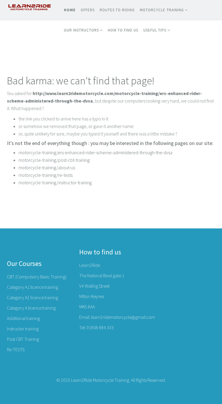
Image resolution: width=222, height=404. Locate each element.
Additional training (23, 318)
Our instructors (81, 30)
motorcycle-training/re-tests (45, 175)
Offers (88, 10)
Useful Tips (154, 30)
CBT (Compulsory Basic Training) (36, 277)
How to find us (123, 30)
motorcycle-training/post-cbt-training (54, 160)
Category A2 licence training (32, 297)
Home (69, 10)
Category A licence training (31, 308)
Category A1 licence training (32, 287)
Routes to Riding (117, 10)
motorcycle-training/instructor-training (55, 182)
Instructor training (23, 329)
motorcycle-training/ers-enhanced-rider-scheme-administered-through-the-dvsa (95, 152)
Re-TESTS (16, 349)
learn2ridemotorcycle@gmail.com (123, 317)
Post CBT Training (23, 339)
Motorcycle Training (162, 10)
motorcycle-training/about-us (46, 167)
